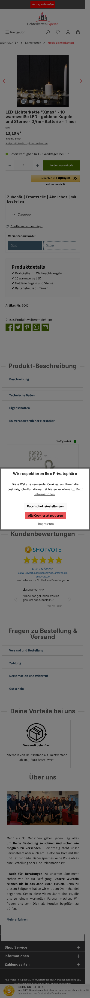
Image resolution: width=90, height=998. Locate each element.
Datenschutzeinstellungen (45, 506)
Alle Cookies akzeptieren (45, 515)
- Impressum (45, 523)
